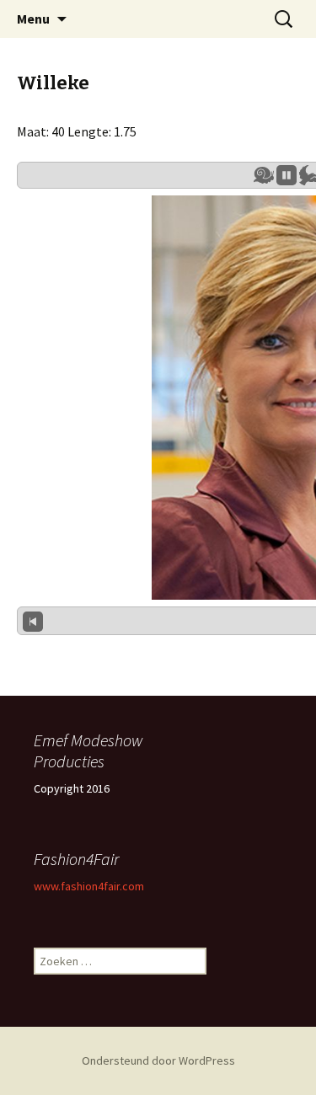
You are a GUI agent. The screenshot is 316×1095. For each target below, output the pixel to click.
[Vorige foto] (33, 621)
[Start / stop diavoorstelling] (286, 175)
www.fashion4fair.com (89, 886)
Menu (33, 18)
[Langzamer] (264, 175)
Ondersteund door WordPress (158, 1060)
